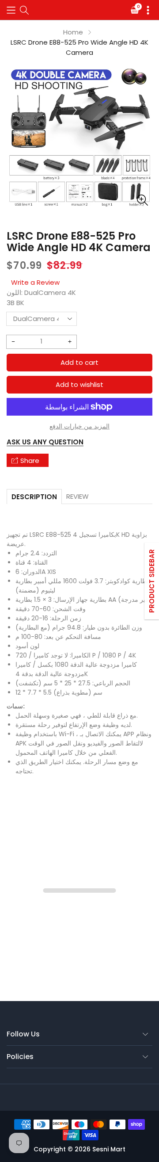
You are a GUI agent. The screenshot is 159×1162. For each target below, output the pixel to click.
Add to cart (79, 362)
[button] (11, 10)
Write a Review (35, 282)
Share (29, 460)
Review (77, 496)
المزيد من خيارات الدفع (79, 426)
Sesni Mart (108, 1149)
